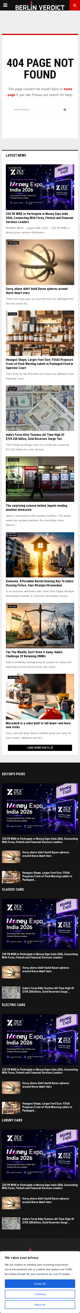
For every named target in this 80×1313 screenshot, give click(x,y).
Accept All (40, 1283)
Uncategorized (15, 168)
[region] (40, 1282)
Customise (40, 1294)
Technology (13, 243)
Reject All (40, 1304)
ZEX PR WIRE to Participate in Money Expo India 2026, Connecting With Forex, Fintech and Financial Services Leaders (39, 218)
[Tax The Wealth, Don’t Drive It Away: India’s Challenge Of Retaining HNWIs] (40, 626)
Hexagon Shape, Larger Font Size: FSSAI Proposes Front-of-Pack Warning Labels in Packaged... (47, 876)
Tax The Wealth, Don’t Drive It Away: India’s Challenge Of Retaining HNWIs (34, 654)
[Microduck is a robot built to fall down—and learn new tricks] (40, 696)
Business (12, 314)
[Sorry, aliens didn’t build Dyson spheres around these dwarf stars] (40, 262)
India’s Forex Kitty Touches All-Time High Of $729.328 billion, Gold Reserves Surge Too (35, 437)
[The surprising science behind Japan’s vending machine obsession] (40, 479)
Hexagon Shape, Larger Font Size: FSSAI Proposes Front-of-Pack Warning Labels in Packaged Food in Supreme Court (39, 364)
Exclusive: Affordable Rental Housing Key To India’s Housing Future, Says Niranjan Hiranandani (40, 583)
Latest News (16, 155)
